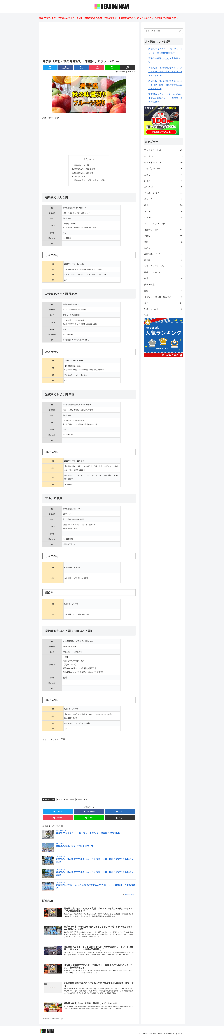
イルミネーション (163, 162)
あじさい (163, 156)
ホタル (163, 217)
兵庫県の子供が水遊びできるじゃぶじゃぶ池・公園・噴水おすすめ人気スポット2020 (165, 72)
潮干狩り (163, 260)
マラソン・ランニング (163, 223)
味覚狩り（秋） (49, 799)
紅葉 (163, 278)
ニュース (163, 199)
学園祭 (163, 236)
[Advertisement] (89, 41)
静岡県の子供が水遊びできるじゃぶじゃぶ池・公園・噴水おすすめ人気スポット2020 (165, 85)
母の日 (163, 248)
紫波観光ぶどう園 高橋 (83, 173)
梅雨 (163, 242)
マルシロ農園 (79, 177)
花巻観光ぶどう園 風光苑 (84, 169)
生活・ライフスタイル (163, 266)
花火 (163, 303)
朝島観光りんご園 (81, 165)
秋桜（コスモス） (163, 272)
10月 (60, 799)
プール (163, 211)
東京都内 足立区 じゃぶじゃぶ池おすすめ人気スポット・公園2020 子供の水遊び (165, 98)
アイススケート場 (163, 150)
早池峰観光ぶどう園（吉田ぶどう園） (90, 180)
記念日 (163, 315)
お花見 (163, 181)
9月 (73, 799)
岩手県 (80, 799)
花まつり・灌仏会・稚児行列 (163, 297)
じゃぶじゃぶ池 (163, 193)
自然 (163, 291)
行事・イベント (163, 309)
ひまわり (163, 205)
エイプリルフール (163, 168)
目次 (85, 159)
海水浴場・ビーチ (163, 254)
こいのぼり (163, 187)
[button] (180, 31)
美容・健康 (163, 284)
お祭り (163, 174)
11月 (66, 799)
